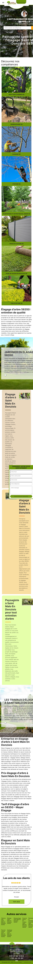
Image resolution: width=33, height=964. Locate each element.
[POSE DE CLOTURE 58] (16, 230)
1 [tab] (5, 375)
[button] (10, 466)
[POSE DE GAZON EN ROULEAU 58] (16, 260)
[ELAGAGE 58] (16, 141)
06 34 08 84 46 (17, 959)
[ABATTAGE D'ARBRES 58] (16, 81)
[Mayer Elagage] (16, 945)
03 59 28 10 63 (16, 956)
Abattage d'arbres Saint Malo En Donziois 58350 (9, 933)
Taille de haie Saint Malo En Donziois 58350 (3, 921)
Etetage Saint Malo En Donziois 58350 (9, 921)
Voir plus (16, 902)
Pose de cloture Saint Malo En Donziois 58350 (3, 933)
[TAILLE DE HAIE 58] (16, 290)
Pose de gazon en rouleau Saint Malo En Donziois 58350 (24, 923)
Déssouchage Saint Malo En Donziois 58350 (17, 920)
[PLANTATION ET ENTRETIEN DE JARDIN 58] (16, 201)
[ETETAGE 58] (16, 171)
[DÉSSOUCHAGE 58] (16, 111)
